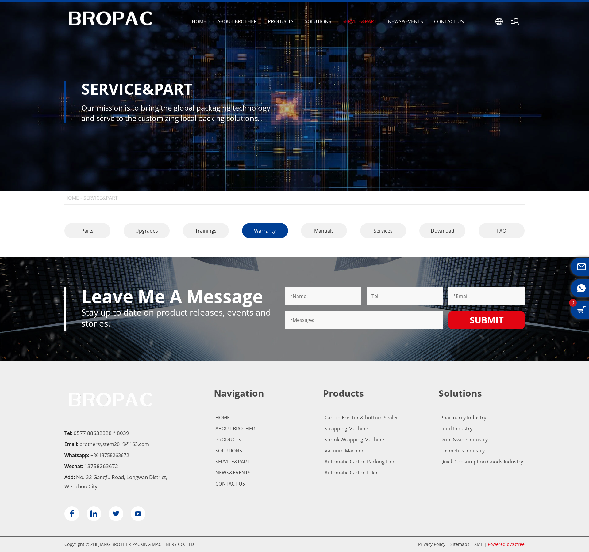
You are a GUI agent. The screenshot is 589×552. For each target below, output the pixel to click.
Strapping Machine (346, 428)
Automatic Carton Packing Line (360, 461)
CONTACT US (449, 21)
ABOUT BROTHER (237, 21)
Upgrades (146, 230)
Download (442, 230)
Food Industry (456, 428)
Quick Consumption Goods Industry (481, 461)
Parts (87, 230)
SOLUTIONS (318, 21)
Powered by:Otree (506, 544)
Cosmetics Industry (462, 450)
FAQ (501, 230)
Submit (487, 320)
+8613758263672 (109, 455)
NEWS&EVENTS (405, 21)
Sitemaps (459, 544)
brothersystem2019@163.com (114, 444)
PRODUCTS (281, 21)
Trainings (206, 230)
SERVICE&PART (359, 21)
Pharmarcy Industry (463, 417)
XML (478, 544)
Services (383, 230)
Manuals (324, 230)
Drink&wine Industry (464, 439)
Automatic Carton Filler (351, 472)
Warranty (265, 230)
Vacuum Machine (344, 450)
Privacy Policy (431, 544)
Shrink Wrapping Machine (354, 439)
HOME (199, 21)
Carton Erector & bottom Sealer (361, 417)
